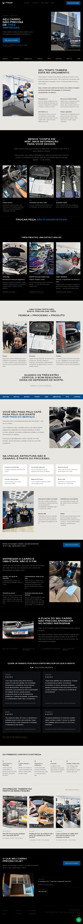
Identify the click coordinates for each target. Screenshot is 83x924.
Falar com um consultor (73, 3)
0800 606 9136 (42, 891)
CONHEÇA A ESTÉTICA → (36, 291)
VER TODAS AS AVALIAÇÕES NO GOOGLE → (15, 737)
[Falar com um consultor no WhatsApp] (78, 919)
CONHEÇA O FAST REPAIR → (64, 291)
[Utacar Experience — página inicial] (7, 3)
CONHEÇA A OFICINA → (9, 291)
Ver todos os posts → (72, 789)
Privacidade (32, 913)
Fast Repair (45, 3)
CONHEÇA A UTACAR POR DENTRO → (41, 385)
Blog (52, 3)
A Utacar (18, 913)
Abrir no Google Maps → (46, 884)
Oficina (26, 3)
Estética (36, 3)
